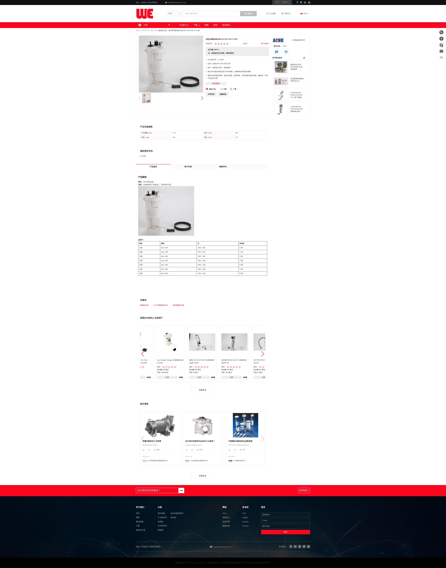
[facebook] (290, 546)
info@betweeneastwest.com (177, 2)
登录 (277, 2)
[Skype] (301, 2)
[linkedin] (295, 546)
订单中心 (287, 13)
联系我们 (226, 25)
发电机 (160, 522)
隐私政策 (226, 526)
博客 (207, 25)
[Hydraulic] (299, 546)
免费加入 (285, 2)
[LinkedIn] (305, 2)
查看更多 (202, 390)
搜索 (250, 13)
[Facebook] (297, 2)
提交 (285, 532)
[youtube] (308, 546)
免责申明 (226, 522)
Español (245, 522)
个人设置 (272, 13)
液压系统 (161, 513)
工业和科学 (162, 517)
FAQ (224, 513)
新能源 (160, 530)
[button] (262, 353)
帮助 (215, 25)
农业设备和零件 (177, 513)
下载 (195, 25)
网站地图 (139, 522)
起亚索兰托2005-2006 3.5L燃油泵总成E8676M (218, 361)
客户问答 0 (265, 43)
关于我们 (140, 507)
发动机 (173, 517)
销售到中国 (140, 530)
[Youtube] (309, 2)
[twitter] (304, 546)
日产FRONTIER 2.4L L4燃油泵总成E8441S (250, 361)
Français (245, 526)
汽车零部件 (145, 30)
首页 (137, 30)
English (245, 517)
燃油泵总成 (162, 30)
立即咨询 (211, 94)
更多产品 (212, 89)
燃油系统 (154, 30)
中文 (305, 13)
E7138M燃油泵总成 (160, 305)
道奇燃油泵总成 (178, 305)
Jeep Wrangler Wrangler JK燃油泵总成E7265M (154, 361)
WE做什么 (184, 25)
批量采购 (223, 94)
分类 (160, 507)
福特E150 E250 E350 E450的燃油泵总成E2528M (186, 361)
